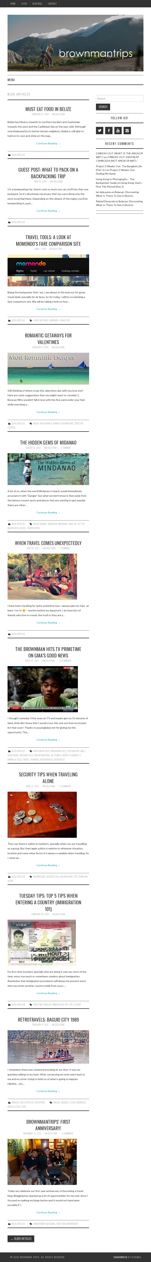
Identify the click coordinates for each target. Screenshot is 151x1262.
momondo (54, 320)
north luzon (14, 1106)
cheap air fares (40, 320)
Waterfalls (59, 759)
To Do (24, 3)
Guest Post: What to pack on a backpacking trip (48, 173)
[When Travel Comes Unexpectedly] (48, 577)
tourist (77, 1004)
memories (81, 1102)
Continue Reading (48, 143)
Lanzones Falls (26, 755)
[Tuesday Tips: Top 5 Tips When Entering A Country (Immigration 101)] (48, 943)
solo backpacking (64, 876)
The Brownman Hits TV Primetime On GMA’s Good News (48, 652)
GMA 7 (83, 751)
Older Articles (20, 1238)
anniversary (39, 1223)
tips (75, 876)
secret (23, 528)
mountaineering (42, 755)
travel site (65, 320)
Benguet (15, 1102)
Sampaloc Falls (15, 759)
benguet (65, 1102)
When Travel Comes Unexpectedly (48, 542)
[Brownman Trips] (75, 42)
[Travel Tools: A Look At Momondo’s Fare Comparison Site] (48, 270)
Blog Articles (18, 155)
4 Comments (67, 1133)
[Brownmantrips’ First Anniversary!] (48, 1162)
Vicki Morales (46, 759)
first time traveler (42, 1004)
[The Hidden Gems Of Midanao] (48, 469)
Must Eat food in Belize (48, 108)
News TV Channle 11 (72, 755)
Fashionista (120, 1257)
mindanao (63, 524)
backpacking (39, 876)
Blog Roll (37, 3)
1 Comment (66, 447)
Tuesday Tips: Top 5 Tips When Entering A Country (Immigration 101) (48, 902)
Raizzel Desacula (105, 201)
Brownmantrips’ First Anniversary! (48, 1125)
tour (23, 1106)
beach (36, 423)
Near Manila (46, 423)
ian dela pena (58, 114)
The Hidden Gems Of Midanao (48, 442)
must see (73, 524)
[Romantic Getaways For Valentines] (48, 369)
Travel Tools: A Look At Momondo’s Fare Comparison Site (48, 240)
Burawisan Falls (58, 751)
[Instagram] (127, 130)
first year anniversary (67, 1223)
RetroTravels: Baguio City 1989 (48, 1019)
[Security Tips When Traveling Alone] (48, 815)
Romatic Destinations (63, 423)
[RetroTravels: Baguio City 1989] (48, 1047)
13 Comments (65, 660)
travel (26, 759)
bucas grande (40, 524)
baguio (56, 1102)
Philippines (40, 1102)
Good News (13, 755)
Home (12, 3)
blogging (50, 1223)
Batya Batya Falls (41, 751)
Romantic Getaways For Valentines (48, 338)
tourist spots (33, 528)
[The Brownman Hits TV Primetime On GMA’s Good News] (48, 689)
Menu (11, 79)
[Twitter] (99, 130)
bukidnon (52, 524)
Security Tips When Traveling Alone (48, 777)
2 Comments (65, 786)
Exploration (73, 751)
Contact (52, 3)
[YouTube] (118, 130)
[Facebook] (109, 130)
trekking (34, 759)
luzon (73, 1102)
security (51, 876)
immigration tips (60, 1004)
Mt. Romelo (56, 755)
